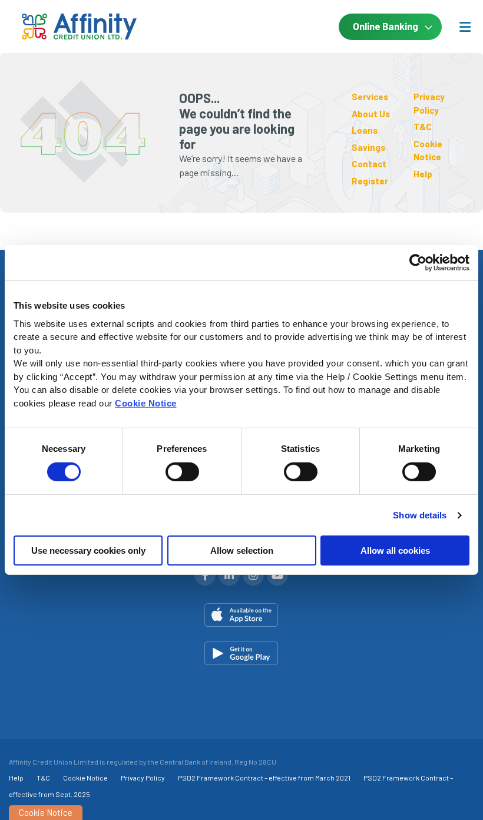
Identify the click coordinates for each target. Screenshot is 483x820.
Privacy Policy (143, 777)
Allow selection (241, 550)
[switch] (182, 471)
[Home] (59, 26)
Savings (368, 147)
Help (422, 173)
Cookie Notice (146, 403)
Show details (419, 515)
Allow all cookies (395, 550)
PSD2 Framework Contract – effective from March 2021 (264, 777)
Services (370, 96)
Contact (369, 163)
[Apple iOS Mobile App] (241, 615)
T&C (422, 126)
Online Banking (385, 26)
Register (370, 181)
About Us (371, 113)
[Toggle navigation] (465, 26)
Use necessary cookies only (88, 550)
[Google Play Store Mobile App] (241, 653)
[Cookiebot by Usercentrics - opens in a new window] (417, 263)
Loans (365, 130)
